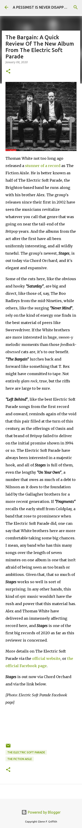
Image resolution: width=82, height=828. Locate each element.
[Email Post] (8, 747)
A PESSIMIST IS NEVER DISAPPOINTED (45, 7)
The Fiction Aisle (19, 758)
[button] (8, 71)
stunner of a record (42, 165)
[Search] (75, 7)
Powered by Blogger (44, 812)
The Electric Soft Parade (26, 752)
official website (46, 658)
